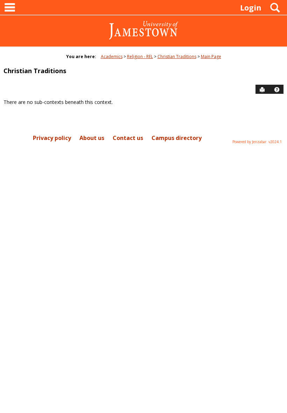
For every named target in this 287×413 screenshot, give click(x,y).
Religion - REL (140, 56)
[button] (277, 89)
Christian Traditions (177, 56)
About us (91, 138)
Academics (111, 56)
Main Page (211, 56)
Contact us (128, 138)
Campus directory (177, 138)
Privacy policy (52, 138)
